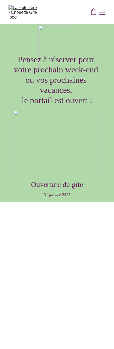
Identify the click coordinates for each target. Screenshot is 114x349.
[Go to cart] (93, 12)
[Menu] (102, 12)
